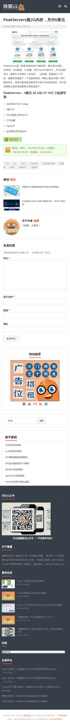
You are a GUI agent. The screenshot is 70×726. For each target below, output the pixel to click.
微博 (29, 404)
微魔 (12, 26)
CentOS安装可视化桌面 (17, 481)
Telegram (46, 404)
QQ (23, 404)
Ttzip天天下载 (9, 686)
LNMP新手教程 (13, 445)
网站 (5, 323)
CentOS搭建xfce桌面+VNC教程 (31, 592)
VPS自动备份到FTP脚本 (17, 463)
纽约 (12, 167)
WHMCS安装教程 (14, 469)
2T (15, 163)
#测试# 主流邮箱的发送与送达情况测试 (40, 186)
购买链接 (13, 139)
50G (23, 163)
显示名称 (8, 296)
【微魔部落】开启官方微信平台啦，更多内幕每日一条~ (40, 630)
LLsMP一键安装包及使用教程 (30, 580)
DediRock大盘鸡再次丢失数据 (31, 695)
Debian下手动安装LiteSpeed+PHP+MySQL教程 (39, 604)
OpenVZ (34, 163)
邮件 (35, 404)
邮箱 (6, 310)
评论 (6, 258)
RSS (40, 405)
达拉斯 (34, 167)
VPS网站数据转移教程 (16, 457)
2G (8, 163)
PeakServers (49, 163)
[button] (60, 6)
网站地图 (63, 715)
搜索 (41, 420)
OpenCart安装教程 (14, 475)
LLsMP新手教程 (13, 451)
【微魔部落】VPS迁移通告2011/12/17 (35, 617)
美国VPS (23, 167)
